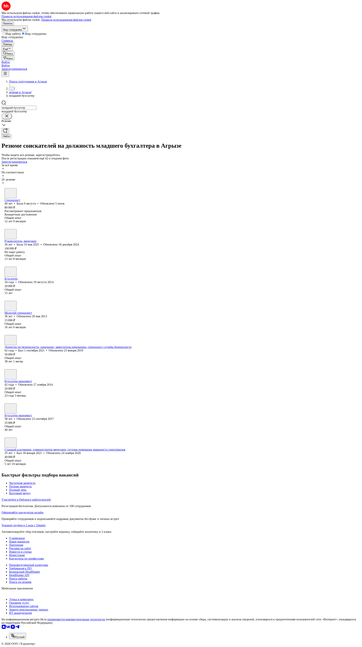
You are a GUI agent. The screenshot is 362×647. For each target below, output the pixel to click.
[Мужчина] (11, 340)
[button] (6, 62)
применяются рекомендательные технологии (76, 619)
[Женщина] (11, 193)
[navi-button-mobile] (5, 74)
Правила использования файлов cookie (66, 19)
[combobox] (19, 108)
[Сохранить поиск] (5, 131)
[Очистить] (7, 116)
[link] (8, 53)
